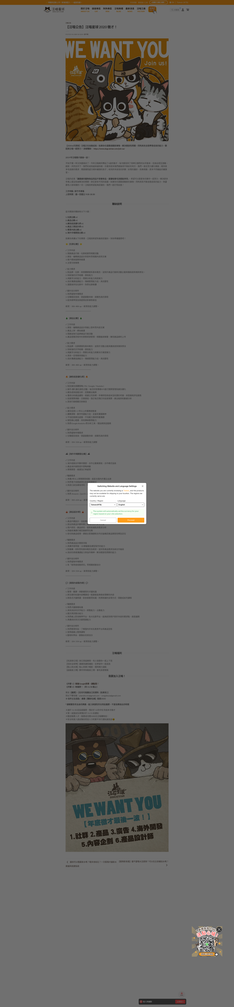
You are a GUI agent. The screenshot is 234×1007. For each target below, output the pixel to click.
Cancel (103, 520)
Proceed (131, 520)
